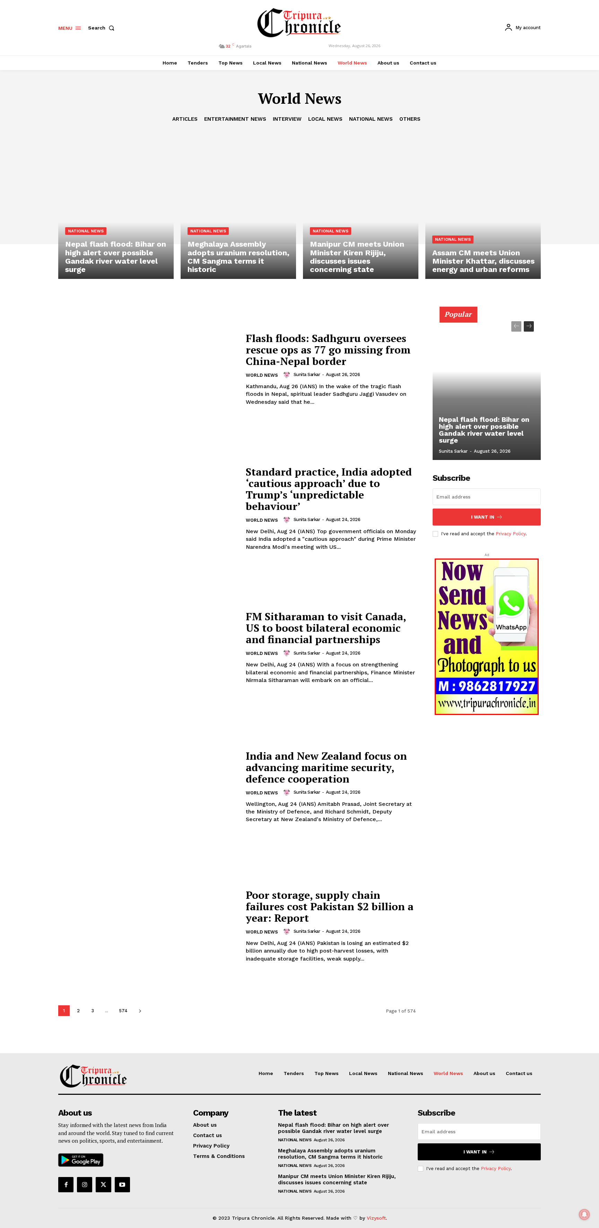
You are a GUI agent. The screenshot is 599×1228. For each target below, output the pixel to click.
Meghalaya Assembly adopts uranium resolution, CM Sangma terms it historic (238, 257)
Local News (325, 119)
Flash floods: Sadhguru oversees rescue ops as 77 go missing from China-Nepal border (328, 349)
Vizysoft (376, 1218)
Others (409, 119)
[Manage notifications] (584, 1214)
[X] (103, 1184)
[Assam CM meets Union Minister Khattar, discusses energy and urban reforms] (483, 209)
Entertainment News (235, 119)
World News (262, 375)
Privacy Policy (511, 533)
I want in (482, 517)
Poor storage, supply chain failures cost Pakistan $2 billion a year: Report (330, 906)
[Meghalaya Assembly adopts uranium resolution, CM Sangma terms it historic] (238, 209)
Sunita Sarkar (307, 374)
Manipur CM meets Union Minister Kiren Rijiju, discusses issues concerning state (357, 257)
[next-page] (140, 1010)
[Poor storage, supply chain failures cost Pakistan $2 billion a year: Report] (147, 926)
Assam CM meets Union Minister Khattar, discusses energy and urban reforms (483, 261)
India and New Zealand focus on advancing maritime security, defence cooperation (326, 767)
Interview (287, 119)
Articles (185, 119)
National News (371, 119)
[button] (102, 27)
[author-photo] (287, 374)
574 (123, 1010)
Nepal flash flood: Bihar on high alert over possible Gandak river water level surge (115, 257)
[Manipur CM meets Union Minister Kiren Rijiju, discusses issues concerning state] (360, 209)
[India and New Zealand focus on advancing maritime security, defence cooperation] (147, 787)
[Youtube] (122, 1184)
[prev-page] (516, 326)
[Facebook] (65, 1184)
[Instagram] (84, 1184)
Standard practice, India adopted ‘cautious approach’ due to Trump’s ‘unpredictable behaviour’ (329, 489)
